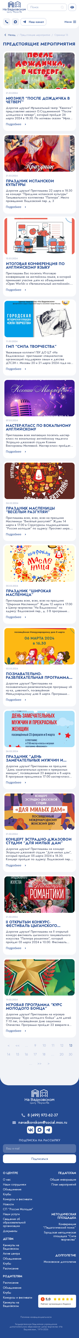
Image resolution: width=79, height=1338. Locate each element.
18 (43, 1054)
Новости (8, 1204)
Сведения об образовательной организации (14, 1222)
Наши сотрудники (14, 1184)
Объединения (12, 1189)
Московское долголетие (60, 1262)
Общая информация (63, 1179)
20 (62, 1054)
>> (39, 1063)
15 (17, 1054)
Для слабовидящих (72, 7)
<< (17, 1045)
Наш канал (36, 22)
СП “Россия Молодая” (18, 1209)
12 (61, 1045)
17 (35, 1054)
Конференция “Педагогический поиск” (59, 1226)
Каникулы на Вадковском (11, 1247)
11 (52, 1045)
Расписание (11, 1268)
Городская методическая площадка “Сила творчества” (60, 1235)
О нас (7, 1179)
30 (70, 1054)
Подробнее (13, 124)
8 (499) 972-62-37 (43, 1115)
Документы (10, 1231)
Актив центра (11, 1253)
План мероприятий (63, 1184)
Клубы (7, 1194)
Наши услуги (11, 1214)
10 (44, 1045)
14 (8, 1054)
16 (26, 1054)
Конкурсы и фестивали (17, 1199)
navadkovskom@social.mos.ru (42, 1122)
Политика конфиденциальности (36, 1317)
